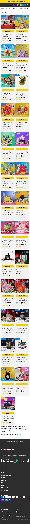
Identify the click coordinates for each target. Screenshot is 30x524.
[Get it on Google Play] (22, 462)
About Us (3, 472)
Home (2, 8)
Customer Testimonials (6, 475)
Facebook (5, 512)
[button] (13, 17)
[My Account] (20, 5)
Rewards (3, 477)
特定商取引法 (4, 490)
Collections (8, 8)
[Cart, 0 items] (24, 5)
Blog (2, 482)
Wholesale (3, 480)
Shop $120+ (7, 1)
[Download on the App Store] (8, 462)
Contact (3, 485)
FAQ (2, 470)
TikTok (19, 512)
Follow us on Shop (5, 488)
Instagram (5, 509)
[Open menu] (27, 5)
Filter (5, 12)
